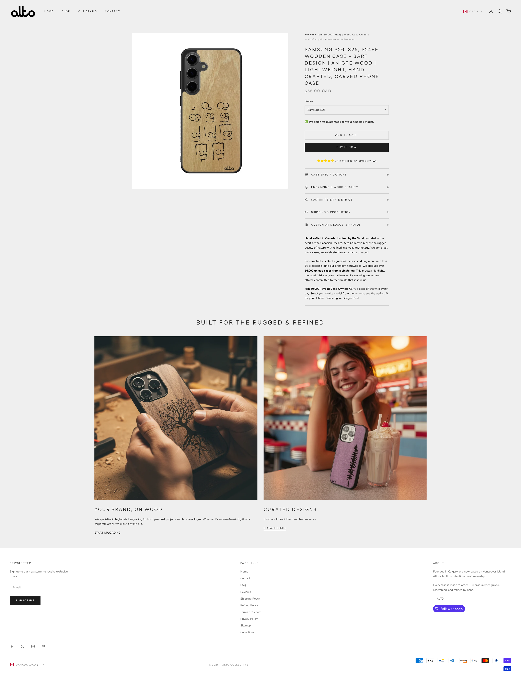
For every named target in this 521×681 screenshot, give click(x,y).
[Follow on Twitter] (22, 646)
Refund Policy (249, 605)
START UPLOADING (107, 533)
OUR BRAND (87, 11)
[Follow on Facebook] (12, 646)
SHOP (66, 11)
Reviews (245, 592)
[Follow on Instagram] (33, 646)
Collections (247, 632)
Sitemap (245, 625)
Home (49, 11)
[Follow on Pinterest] (44, 646)
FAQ (243, 585)
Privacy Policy (249, 619)
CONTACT (112, 11)
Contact (245, 578)
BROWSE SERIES (275, 528)
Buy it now (346, 147)
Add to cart (346, 135)
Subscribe (25, 600)
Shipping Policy (250, 599)
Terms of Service (250, 612)
